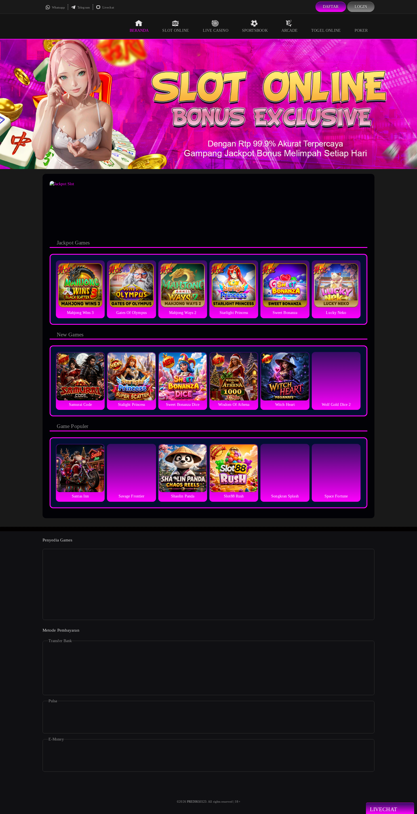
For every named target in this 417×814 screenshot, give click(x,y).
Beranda (139, 30)
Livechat (108, 7)
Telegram (83, 7)
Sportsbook (255, 30)
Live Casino (215, 30)
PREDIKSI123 (197, 801)
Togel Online (326, 30)
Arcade (289, 30)
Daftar (331, 7)
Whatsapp (58, 7)
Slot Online (175, 30)
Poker (361, 30)
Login (361, 7)
